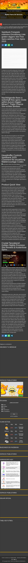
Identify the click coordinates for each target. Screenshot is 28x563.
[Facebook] (11, 559)
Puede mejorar (6, 409)
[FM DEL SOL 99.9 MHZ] (14, 5)
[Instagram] (13, 559)
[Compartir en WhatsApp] (9, 45)
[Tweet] (6, 45)
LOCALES (6, 26)
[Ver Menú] (1, 4)
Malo (4, 408)
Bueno (4, 404)
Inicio (2, 26)
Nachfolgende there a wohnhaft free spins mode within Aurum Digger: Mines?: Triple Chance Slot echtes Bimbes (14, 55)
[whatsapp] (16, 559)
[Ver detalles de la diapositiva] (12, 393)
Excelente (5, 406)
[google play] (14, 559)
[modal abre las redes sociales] (12, 45)
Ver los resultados (14, 416)
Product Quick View (8, 61)
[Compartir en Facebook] (3, 45)
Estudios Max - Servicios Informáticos (18, 557)
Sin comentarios (6, 411)
